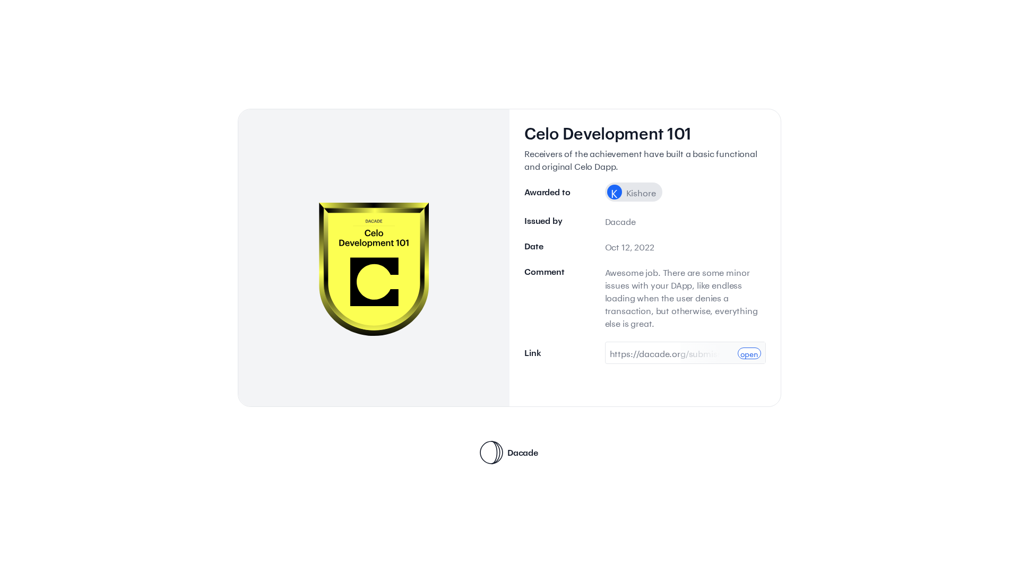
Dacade (522, 452)
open (749, 353)
